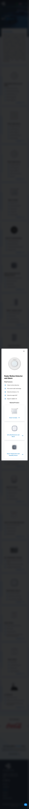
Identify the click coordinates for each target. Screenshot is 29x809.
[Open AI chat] (25, 805)
